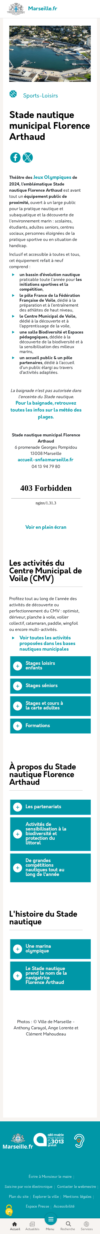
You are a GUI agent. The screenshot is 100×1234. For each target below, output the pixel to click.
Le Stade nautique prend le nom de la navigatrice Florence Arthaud (46, 976)
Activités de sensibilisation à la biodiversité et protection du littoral (46, 834)
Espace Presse (37, 1206)
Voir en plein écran (45, 527)
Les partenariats (43, 807)
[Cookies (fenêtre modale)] (9, 1211)
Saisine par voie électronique (29, 1187)
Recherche (68, 1229)
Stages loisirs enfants (40, 666)
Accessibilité (64, 1206)
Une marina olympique (38, 949)
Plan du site (18, 1197)
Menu (50, 1229)
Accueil (15, 1229)
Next (94, 1070)
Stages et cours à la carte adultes (44, 706)
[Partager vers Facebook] (15, 157)
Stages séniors (42, 686)
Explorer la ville (45, 1197)
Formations (38, 726)
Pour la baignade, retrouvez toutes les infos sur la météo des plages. (46, 410)
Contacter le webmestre (76, 1187)
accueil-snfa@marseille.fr (45, 460)
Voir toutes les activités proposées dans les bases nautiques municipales (47, 644)
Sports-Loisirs (40, 96)
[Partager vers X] (28, 157)
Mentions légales (77, 1197)
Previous (5, 1070)
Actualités (32, 1229)
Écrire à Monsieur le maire (50, 1177)
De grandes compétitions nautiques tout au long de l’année (45, 868)
